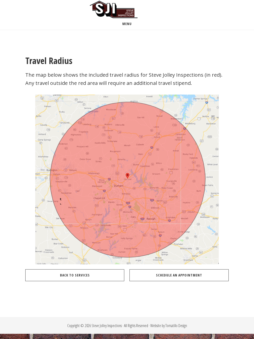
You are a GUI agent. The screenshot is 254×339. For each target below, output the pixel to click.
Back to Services (75, 275)
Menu (127, 23)
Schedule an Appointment (179, 275)
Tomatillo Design (176, 325)
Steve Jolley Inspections (127, 9)
